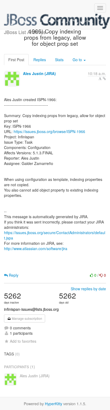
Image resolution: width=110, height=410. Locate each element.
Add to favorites (23, 341)
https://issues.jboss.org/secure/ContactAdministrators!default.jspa (54, 235)
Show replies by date (88, 288)
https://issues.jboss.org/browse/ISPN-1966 (49, 131)
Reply (13, 275)
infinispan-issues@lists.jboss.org (31, 309)
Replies (39, 59)
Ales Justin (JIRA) (39, 73)
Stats (59, 59)
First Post (16, 59)
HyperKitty (53, 403)
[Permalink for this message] (104, 78)
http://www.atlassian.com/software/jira (35, 248)
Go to (78, 59)
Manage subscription (26, 318)
